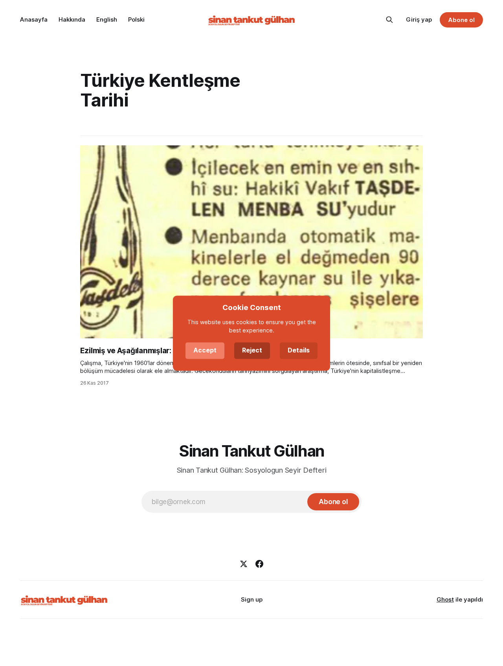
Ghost (445, 599)
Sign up (252, 599)
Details (299, 350)
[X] (244, 564)
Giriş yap (419, 19)
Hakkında (72, 19)
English (106, 19)
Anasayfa (34, 19)
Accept (205, 350)
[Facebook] (259, 564)
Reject (252, 350)
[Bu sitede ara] (389, 19)
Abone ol (461, 20)
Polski (136, 19)
